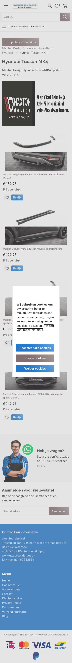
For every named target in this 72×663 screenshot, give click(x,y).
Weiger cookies (35, 368)
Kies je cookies (35, 358)
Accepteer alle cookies (35, 348)
